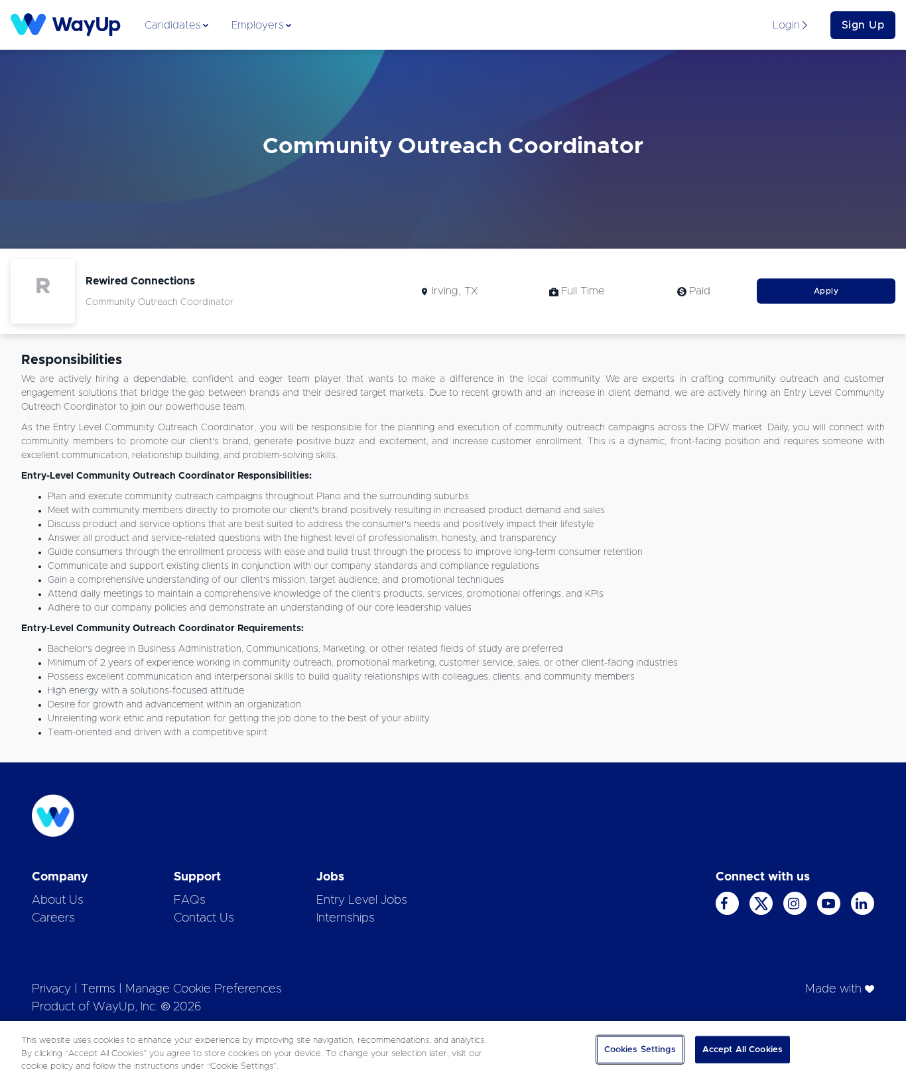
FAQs (190, 900)
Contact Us (204, 918)
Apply (826, 291)
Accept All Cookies (742, 1049)
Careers (53, 918)
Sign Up (863, 25)
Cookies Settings (640, 1049)
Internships (345, 918)
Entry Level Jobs (361, 900)
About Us (58, 900)
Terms (98, 989)
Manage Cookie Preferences (203, 989)
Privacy (51, 989)
